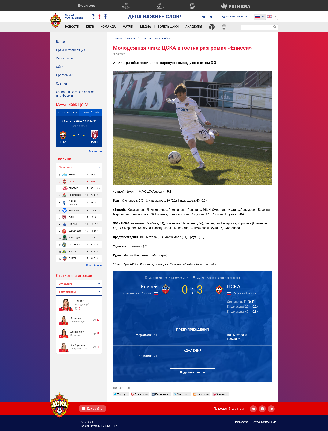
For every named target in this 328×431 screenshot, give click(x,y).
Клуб (90, 27)
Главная (118, 38)
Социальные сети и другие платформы (75, 93)
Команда (108, 27)
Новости (72, 27)
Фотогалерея (65, 58)
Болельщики (168, 27)
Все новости (144, 38)
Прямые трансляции (70, 50)
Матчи (128, 27)
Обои (59, 67)
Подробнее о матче (192, 372)
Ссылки (61, 83)
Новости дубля (162, 38)
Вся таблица (94, 265)
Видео (60, 42)
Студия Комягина (262, 422)
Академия (193, 27)
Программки (65, 75)
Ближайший (90, 112)
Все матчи (95, 151)
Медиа (145, 27)
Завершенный (67, 112)
